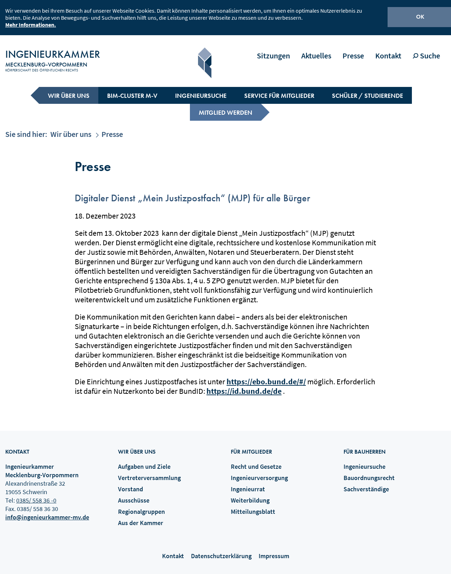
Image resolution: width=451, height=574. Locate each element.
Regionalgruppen (141, 511)
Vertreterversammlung (149, 478)
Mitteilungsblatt (253, 511)
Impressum (274, 556)
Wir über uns (68, 96)
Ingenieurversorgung (259, 478)
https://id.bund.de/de (244, 391)
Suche (429, 56)
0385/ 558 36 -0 (36, 500)
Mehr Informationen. (30, 24)
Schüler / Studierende (367, 96)
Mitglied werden (225, 112)
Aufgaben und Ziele (144, 466)
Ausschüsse (133, 500)
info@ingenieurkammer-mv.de (47, 517)
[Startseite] (204, 63)
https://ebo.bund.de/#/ (266, 381)
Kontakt (388, 56)
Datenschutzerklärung (221, 556)
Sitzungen (273, 56)
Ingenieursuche (201, 96)
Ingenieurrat (248, 489)
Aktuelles (316, 56)
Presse (353, 56)
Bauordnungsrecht (369, 478)
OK (420, 16)
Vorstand (130, 489)
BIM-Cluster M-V (132, 96)
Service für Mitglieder (279, 96)
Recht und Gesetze (256, 466)
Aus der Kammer (140, 523)
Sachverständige (366, 489)
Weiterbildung (250, 500)
